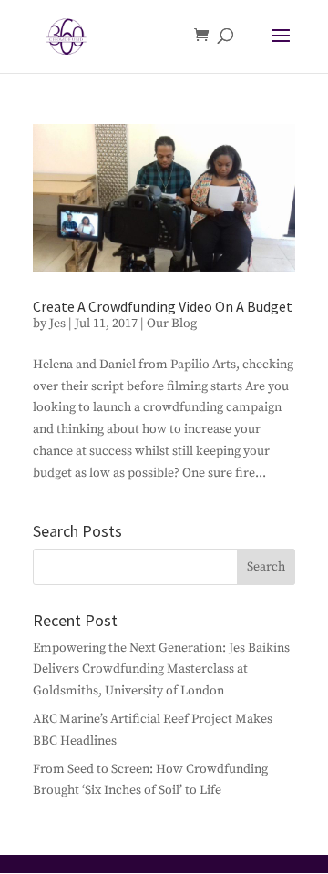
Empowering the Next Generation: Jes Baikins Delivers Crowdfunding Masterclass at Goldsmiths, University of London (161, 670)
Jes (57, 323)
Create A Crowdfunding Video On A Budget (162, 306)
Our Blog (172, 323)
